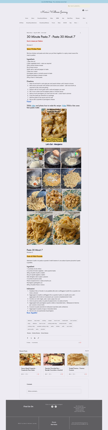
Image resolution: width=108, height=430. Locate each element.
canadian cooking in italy (42, 326)
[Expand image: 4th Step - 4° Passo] (34, 179)
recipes (50, 320)
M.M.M (65, 22)
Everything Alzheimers (31, 22)
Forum (53, 22)
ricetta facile (65, 320)
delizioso (35, 323)
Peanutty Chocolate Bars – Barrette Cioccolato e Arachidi (54, 369)
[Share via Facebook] (27, 338)
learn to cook (42, 323)
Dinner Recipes (44, 333)
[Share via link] (38, 338)
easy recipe (37, 320)
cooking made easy (52, 323)
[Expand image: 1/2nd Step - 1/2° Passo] (52, 158)
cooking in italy (31, 326)
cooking (44, 320)
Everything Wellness (44, 22)
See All (87, 350)
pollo (63, 326)
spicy (37, 329)
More (75, 22)
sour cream (69, 326)
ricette (70, 323)
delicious (30, 320)
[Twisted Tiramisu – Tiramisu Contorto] (77, 360)
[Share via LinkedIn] (34, 338)
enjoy (29, 323)
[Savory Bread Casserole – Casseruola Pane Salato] (30, 360)
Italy (70, 22)
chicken (58, 326)
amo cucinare (73, 320)
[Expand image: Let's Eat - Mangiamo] (66, 228)
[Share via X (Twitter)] (31, 338)
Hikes (59, 22)
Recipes (29, 333)
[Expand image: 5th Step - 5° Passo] (51, 179)
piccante (43, 329)
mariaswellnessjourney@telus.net (79, 424)
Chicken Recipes (36, 333)
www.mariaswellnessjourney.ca (80, 422)
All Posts (21, 22)
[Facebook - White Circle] (52, 407)
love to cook (57, 320)
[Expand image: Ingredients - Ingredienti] (35, 158)
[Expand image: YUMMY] (40, 228)
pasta (52, 326)
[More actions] (80, 33)
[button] (86, 22)
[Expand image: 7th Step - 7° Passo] (71, 179)
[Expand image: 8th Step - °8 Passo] (54, 200)
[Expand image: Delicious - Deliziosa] (72, 200)
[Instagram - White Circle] (56, 407)
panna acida (31, 329)
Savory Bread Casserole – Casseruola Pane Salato (28, 369)
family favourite (62, 323)
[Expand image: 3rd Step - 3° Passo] (71, 158)
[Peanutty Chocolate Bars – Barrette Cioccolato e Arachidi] (54, 360)
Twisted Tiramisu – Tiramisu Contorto (76, 369)
